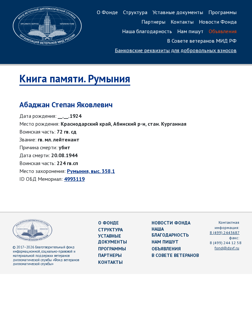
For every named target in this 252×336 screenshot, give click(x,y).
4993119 (74, 179)
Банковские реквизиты (176, 50)
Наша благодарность (147, 31)
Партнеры (153, 21)
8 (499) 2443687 (225, 232)
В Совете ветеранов (175, 255)
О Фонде (107, 12)
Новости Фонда (218, 21)
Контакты (182, 21)
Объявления (223, 31)
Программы (222, 12)
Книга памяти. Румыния (74, 78)
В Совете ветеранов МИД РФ (202, 40)
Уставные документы (178, 12)
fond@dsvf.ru (227, 247)
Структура (135, 12)
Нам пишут (190, 31)
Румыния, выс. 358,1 (91, 171)
